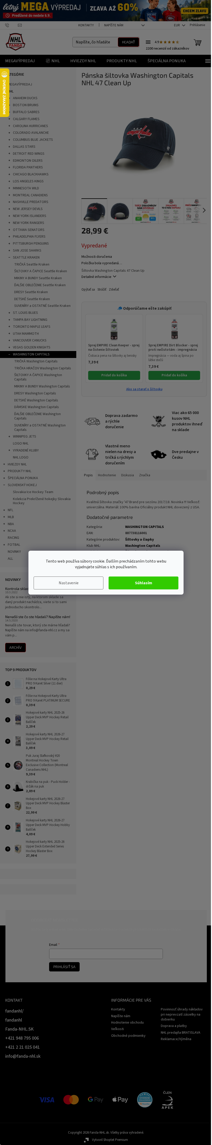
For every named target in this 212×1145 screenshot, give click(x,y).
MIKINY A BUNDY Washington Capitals (42, 386)
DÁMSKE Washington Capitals (36, 407)
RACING (13, 537)
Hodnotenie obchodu (127, 1022)
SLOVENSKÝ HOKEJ (22, 485)
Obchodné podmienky (128, 1035)
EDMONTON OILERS (28, 160)
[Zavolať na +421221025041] (11, 25)
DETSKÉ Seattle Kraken (32, 299)
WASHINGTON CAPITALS (31, 354)
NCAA (12, 530)
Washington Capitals (142, 545)
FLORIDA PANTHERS (28, 167)
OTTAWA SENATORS (28, 229)
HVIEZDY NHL (17, 464)
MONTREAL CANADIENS (30, 195)
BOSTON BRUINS (26, 105)
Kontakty (86, 25)
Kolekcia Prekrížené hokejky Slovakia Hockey (42, 501)
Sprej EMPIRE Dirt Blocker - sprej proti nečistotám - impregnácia (173, 347)
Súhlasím (143, 583)
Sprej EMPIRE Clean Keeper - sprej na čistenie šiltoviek (113, 347)
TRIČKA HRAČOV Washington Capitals (42, 368)
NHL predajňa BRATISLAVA (180, 1032)
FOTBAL (14, 544)
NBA (11, 524)
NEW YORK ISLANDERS (29, 216)
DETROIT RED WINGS (28, 153)
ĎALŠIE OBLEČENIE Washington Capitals (37, 416)
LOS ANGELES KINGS (28, 181)
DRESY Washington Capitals (35, 393)
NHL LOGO (20, 457)
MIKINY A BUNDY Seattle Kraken (38, 278)
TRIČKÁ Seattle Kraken (31, 264)
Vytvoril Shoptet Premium (110, 1140)
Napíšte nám (113, 25)
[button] (114, 329)
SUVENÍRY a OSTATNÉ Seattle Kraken (42, 305)
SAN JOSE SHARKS (27, 250)
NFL (10, 510)
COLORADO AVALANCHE (31, 132)
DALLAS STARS (24, 146)
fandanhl (13, 1020)
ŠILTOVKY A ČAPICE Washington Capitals (38, 377)
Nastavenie (69, 583)
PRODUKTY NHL (19, 471)
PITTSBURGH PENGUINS (31, 243)
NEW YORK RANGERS (28, 222)
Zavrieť (116, 289)
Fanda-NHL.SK (19, 1029)
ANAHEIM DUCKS (25, 98)
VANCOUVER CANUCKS (30, 340)
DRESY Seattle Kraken (31, 292)
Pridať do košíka (114, 375)
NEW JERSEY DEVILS (28, 209)
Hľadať (128, 42)
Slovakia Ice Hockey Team (33, 492)
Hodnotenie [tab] (107, 475)
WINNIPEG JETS (24, 436)
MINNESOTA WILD (26, 188)
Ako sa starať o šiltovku (144, 389)
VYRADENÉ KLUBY (26, 450)
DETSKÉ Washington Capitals (36, 400)
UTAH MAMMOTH (26, 333)
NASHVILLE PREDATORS (30, 202)
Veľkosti (117, 1029)
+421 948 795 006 (22, 1038)
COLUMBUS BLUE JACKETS (33, 139)
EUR (177, 25)
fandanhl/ (14, 1011)
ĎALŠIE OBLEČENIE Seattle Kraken (40, 285)
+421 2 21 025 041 (22, 1047)
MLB (11, 517)
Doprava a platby (174, 1026)
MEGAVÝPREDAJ (20, 84)
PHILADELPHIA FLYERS (29, 236)
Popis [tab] (88, 475)
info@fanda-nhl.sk (23, 1056)
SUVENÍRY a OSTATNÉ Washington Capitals (40, 427)
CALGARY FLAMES (26, 119)
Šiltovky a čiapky (139, 539)
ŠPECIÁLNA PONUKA (23, 478)
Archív (15, 647)
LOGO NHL (20, 443)
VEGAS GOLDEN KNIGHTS (31, 347)
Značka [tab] (144, 475)
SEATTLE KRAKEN (26, 257)
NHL (10, 91)
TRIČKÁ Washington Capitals (36, 361)
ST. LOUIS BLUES (25, 312)
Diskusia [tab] (127, 475)
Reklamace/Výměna (176, 1039)
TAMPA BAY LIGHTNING (30, 319)
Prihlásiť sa (64, 966)
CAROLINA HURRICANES (30, 126)
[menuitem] (20, 61)
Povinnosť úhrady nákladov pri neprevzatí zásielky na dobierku (182, 1014)
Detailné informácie (96, 276)
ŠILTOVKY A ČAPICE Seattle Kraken (40, 271)
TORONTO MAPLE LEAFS (31, 326)
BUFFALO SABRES (26, 112)
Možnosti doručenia (96, 256)
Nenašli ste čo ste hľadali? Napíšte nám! (37, 617)
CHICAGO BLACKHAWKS (31, 174)
